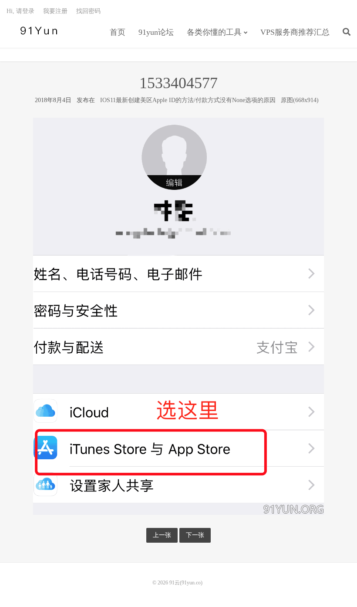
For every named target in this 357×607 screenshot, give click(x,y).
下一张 (195, 535)
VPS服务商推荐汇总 (295, 32)
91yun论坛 (156, 32)
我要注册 (55, 11)
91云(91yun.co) (37, 31)
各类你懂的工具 (214, 32)
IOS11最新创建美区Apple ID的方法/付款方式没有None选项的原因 (188, 100)
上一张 (162, 535)
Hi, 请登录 (20, 11)
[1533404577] (178, 316)
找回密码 (88, 11)
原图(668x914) (300, 100)
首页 (117, 32)
